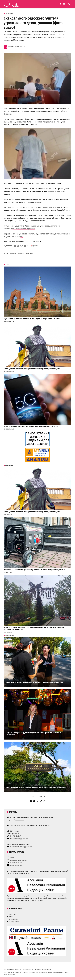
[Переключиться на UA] (69, 4)
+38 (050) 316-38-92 (15, 863)
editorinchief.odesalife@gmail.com (20, 847)
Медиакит (12, 857)
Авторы (42, 796)
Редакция (10, 46)
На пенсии (12, 914)
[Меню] (64, 4)
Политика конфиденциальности (12, 969)
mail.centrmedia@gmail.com (18, 838)
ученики (27, 253)
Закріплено (60, 4)
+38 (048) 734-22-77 (15, 836)
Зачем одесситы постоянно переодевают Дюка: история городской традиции (32, 369)
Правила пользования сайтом (43, 969)
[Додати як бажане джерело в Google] (34, 246)
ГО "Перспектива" (15, 922)
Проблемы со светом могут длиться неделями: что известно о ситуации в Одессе (33, 570)
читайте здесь (17, 236)
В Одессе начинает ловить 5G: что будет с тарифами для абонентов (28, 427)
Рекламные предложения (18, 860)
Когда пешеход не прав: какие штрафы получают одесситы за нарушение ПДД (34, 682)
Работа (11, 917)
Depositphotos (13, 919)
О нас (32, 796)
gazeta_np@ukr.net (15, 865)
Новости (9, 13)
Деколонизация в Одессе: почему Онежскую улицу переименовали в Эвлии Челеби (35, 787)
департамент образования (17, 253)
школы (31, 253)
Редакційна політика (28, 969)
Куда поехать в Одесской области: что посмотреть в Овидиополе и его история (32, 319)
